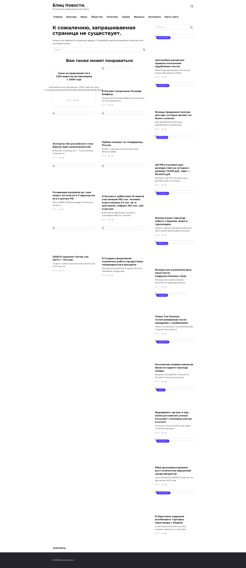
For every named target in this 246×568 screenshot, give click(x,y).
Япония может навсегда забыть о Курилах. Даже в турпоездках (171, 221)
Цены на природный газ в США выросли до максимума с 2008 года (74, 76)
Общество (97, 17)
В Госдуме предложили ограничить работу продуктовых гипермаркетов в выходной (122, 261)
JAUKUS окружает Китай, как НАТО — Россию (71, 258)
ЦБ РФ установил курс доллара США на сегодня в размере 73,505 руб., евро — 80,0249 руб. (172, 169)
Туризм (126, 17)
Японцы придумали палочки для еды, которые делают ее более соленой (173, 115)
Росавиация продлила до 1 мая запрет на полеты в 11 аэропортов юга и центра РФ (74, 195)
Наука (83, 17)
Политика (112, 17)
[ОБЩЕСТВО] (174, 107)
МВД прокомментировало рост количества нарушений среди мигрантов (173, 470)
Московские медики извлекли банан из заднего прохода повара (174, 367)
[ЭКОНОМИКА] (174, 55)
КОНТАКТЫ (59, 548)
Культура (71, 17)
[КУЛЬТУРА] (170, 311)
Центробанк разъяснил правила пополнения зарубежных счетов (169, 63)
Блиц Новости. (69, 5)
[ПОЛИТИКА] (174, 213)
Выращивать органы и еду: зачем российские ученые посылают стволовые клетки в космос (173, 417)
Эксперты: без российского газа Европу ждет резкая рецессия (73, 145)
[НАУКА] (174, 407)
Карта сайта (171, 17)
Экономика (154, 17)
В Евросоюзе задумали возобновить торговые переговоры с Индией (169, 519)
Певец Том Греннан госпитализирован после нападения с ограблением (171, 319)
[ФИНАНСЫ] (174, 159)
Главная (57, 17)
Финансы (139, 17)
